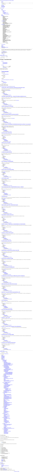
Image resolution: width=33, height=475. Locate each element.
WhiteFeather (5, 252)
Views (7, 86)
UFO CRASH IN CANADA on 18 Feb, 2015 (7, 214)
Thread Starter (3, 86)
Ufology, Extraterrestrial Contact (6, 417)
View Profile (5, 103)
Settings (2, 355)
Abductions (5, 419)
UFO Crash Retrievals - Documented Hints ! (7, 161)
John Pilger (4, 28)
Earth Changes (5, 414)
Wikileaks (5, 375)
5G (4, 393)
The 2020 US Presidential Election (8, 372)
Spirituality (4, 423)
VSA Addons (15, 471)
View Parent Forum (5, 63)
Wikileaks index (4, 37)
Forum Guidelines (5, 20)
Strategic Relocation (6, 433)
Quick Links (4, 13)
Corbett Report (4, 32)
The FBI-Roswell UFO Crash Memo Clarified (8, 334)
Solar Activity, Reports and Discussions (8, 374)
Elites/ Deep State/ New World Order (8, 397)
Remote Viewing (6, 403)
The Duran (4, 41)
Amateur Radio (5, 430)
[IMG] (2, 460)
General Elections (6, 371)
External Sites (3, 24)
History (5, 379)
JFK (4, 399)
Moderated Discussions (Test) (7, 364)
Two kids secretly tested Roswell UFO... (6, 79)
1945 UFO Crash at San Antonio (6, 142)
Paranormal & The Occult (6, 411)
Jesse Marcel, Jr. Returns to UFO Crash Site (7, 232)
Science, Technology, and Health (6, 382)
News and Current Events (5, 365)
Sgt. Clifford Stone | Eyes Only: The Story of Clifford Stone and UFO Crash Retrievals (13, 275)
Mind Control (5, 401)
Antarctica (5, 407)
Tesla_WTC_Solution (6, 126)
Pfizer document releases (5, 23)
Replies (5, 86)
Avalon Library (4, 21)
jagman (4, 171)
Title (0, 86)
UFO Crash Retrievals (5, 300)
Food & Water (5, 431)
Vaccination (6, 389)
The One (5, 294)
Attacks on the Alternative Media (7, 394)
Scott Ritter (4, 39)
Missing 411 (5, 410)
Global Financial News (6, 370)
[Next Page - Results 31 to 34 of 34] (4, 55)
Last (5, 55)
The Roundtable (4, 360)
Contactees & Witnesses (6, 421)
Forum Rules (1, 462)
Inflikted (18, 471)
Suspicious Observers (5, 29)
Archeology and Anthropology (7, 385)
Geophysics (5, 387)
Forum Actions (4, 12)
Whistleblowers (5, 406)
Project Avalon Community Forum (5, 465)
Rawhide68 (5, 108)
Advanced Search (3, 44)
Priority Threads (5, 362)
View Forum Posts (5, 82)
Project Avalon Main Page (5, 16)
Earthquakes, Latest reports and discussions (8, 369)
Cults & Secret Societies (6, 396)
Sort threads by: (1, 438)
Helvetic (4, 98)
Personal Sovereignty (6, 432)
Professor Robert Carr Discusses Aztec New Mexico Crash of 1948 (10, 250)
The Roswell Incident (5, 71)
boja (4, 145)
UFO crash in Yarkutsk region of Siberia (7, 309)
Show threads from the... (2, 436)
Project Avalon (3, 46)
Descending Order (4, 442)
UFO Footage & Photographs (7, 418)
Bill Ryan (2, 52)
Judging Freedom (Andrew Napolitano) (7, 40)
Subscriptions (3, 356)
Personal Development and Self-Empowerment (9, 380)
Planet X (5, 415)
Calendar (4, 11)
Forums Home (3, 358)
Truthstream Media (5, 36)
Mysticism (5, 425)
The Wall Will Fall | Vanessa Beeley (6, 25)
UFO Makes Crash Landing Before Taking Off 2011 (9, 342)
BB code (2, 459)
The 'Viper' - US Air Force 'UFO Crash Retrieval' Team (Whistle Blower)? (11, 326)
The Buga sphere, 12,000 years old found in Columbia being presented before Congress (13, 87)
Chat (2, 14)
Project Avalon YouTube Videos (7, 363)
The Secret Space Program (7, 405)
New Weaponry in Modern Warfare (7, 390)
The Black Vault (4, 31)
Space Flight (5, 391)
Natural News (4, 33)
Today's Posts (4, 10)
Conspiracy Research (5, 392)
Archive (2, 466)
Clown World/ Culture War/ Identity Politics (8, 378)
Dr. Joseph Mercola (5, 34)
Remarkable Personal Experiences (7, 427)
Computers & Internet (6, 386)
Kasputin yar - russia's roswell (6, 317)
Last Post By (9, 86)
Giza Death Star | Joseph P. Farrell (6, 26)
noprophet (5, 116)
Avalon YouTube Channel (5, 18)
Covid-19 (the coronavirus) (8, 388)
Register (2, 1)
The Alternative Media (6, 366)
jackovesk (5, 189)
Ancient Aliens (5, 420)
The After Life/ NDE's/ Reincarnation (8, 424)
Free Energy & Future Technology (8, 384)
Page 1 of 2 (1, 55)
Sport (4, 381)
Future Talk (4, 413)
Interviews (4, 17)
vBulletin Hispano (5, 469)
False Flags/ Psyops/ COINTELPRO (8, 398)
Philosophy (5, 426)
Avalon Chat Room (5, 19)
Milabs (5, 400)
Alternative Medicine (6, 383)
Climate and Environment (6, 367)
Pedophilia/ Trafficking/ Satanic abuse (8, 402)
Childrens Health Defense (5, 35)
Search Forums (3, 357)
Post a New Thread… (5, 62)
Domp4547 (5, 198)
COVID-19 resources (5, 22)
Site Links (3, 15)
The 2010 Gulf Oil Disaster (8, 368)
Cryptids (5, 409)
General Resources (5, 361)
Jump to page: (3, 56)
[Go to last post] (10, 131)
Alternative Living (6, 376)
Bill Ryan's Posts (3, 6)
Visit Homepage (6, 194)
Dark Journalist (4, 30)
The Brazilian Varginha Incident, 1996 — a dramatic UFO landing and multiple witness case (14, 96)
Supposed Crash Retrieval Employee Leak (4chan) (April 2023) (10, 114)
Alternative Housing (6, 429)
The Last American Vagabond (6, 27)
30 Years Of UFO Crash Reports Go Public (7, 258)
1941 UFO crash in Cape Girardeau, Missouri (8, 169)
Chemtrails (5, 395)
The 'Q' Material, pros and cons (7, 404)
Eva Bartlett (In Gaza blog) (5, 38)
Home (2, 9)
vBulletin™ (4, 468)
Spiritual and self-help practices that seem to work (9, 428)
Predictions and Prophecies (7, 416)
